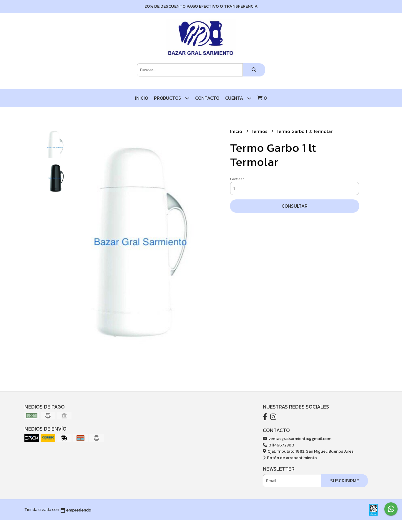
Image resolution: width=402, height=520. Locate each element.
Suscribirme (344, 480)
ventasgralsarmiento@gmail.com (299, 438)
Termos (259, 131)
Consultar (295, 205)
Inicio (141, 97)
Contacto (207, 97)
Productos (168, 97)
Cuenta (234, 97)
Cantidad (237, 178)
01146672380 (281, 445)
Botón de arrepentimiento (291, 457)
